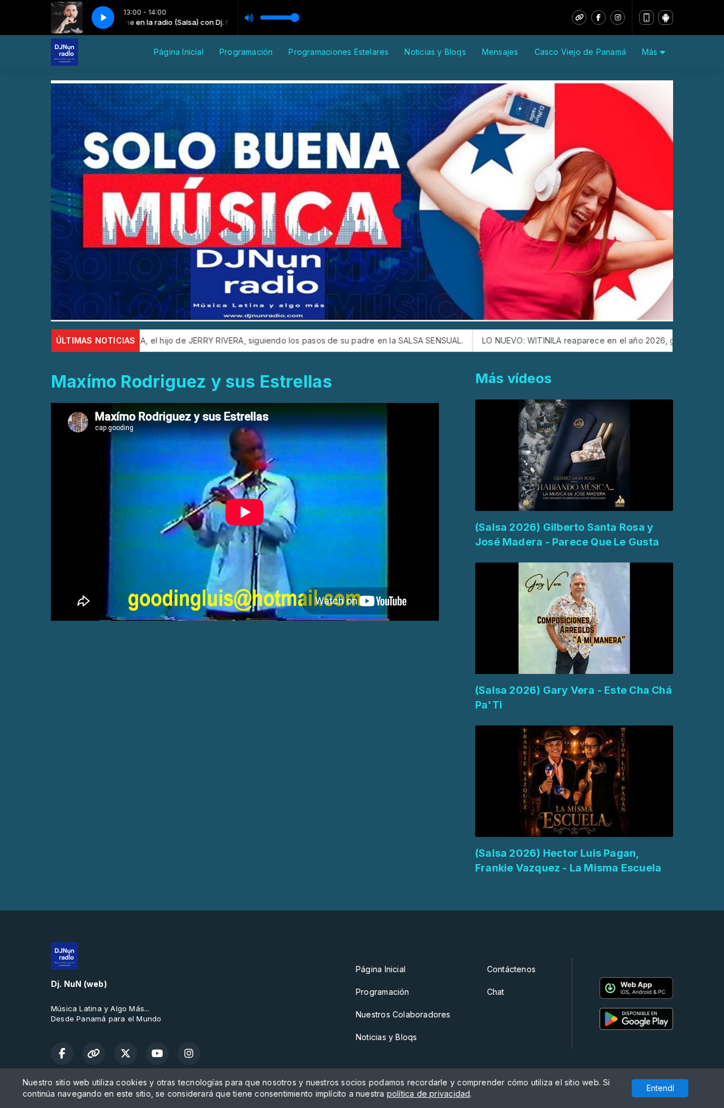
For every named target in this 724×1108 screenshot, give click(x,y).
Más (651, 52)
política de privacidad (429, 1093)
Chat (496, 992)
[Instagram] (617, 17)
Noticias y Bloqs (435, 52)
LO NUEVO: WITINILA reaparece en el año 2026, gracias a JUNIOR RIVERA (552, 340)
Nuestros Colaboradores (403, 1014)
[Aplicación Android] (665, 17)
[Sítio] (579, 17)
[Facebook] (598, 17)
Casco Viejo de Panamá (580, 52)
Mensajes (500, 52)
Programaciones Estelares (338, 52)
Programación (246, 52)
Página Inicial (179, 52)
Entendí (660, 1088)
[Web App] (646, 17)
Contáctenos (511, 969)
